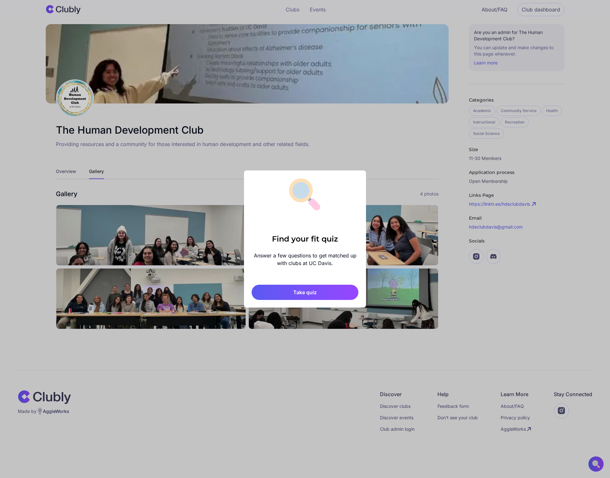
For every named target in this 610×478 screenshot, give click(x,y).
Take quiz (305, 292)
